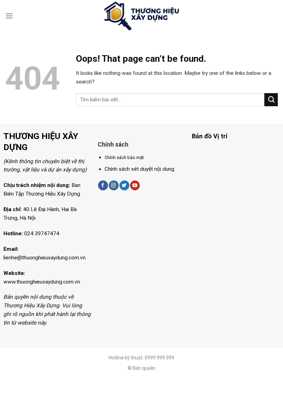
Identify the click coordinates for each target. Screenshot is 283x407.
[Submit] (271, 99)
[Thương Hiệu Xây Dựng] (141, 16)
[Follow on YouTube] (135, 185)
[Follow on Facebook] (103, 185)
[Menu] (9, 16)
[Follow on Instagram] (113, 185)
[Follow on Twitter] (124, 185)
